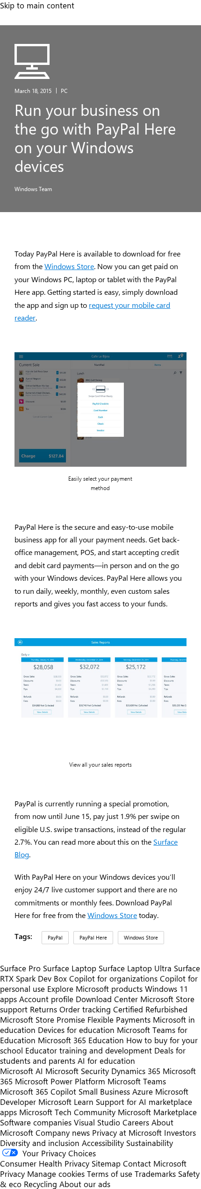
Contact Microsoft (155, 1163)
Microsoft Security (77, 1071)
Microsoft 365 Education (81, 1040)
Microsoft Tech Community (67, 1112)
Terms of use (109, 1173)
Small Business (104, 1091)
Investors (180, 1132)
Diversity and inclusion (39, 1143)
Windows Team (33, 188)
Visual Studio (97, 1122)
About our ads (84, 1184)
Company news (63, 1132)
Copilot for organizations (113, 978)
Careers (135, 1122)
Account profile (46, 999)
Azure (142, 1091)
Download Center (107, 999)
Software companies (36, 1122)
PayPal (55, 937)
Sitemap (106, 1163)
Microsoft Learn (65, 1101)
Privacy (13, 1173)
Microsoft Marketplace (157, 1112)
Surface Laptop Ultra (135, 968)
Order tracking (85, 1009)
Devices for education (76, 1030)
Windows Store (69, 266)
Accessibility (103, 1143)
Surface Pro (20, 968)
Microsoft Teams (137, 1081)
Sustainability (149, 1143)
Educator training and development (88, 1050)
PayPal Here (93, 937)
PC (64, 90)
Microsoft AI (21, 1071)
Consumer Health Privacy (44, 1163)
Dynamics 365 (135, 1071)
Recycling (40, 1184)
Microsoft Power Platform (60, 1081)
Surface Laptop (69, 968)
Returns (43, 1009)
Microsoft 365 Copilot (38, 1091)
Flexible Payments (119, 1019)
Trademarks (155, 1173)
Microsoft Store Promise (42, 1019)
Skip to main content (37, 5)
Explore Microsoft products (95, 988)
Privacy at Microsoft (127, 1132)
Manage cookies (56, 1173)
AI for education (106, 1060)
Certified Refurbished (150, 1009)
